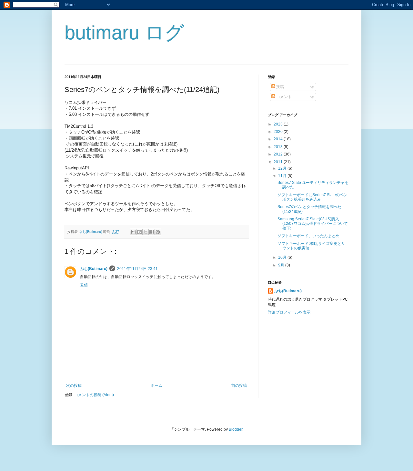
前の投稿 (239, 385)
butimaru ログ (124, 33)
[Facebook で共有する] (151, 232)
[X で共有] (145, 232)
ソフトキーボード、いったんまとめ (308, 236)
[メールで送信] (133, 232)
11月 (282, 176)
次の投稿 (74, 385)
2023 (279, 124)
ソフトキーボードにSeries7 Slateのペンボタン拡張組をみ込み (312, 197)
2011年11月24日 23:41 (137, 268)
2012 (279, 154)
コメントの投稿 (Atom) (94, 395)
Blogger (235, 429)
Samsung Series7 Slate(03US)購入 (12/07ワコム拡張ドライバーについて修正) (312, 224)
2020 (279, 131)
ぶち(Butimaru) (93, 268)
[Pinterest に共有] (158, 232)
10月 (282, 257)
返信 (84, 285)
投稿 (279, 87)
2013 (279, 147)
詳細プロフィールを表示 (289, 312)
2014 (279, 139)
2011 (279, 162)
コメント (283, 97)
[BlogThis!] (139, 232)
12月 (282, 168)
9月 (281, 265)
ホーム (156, 385)
